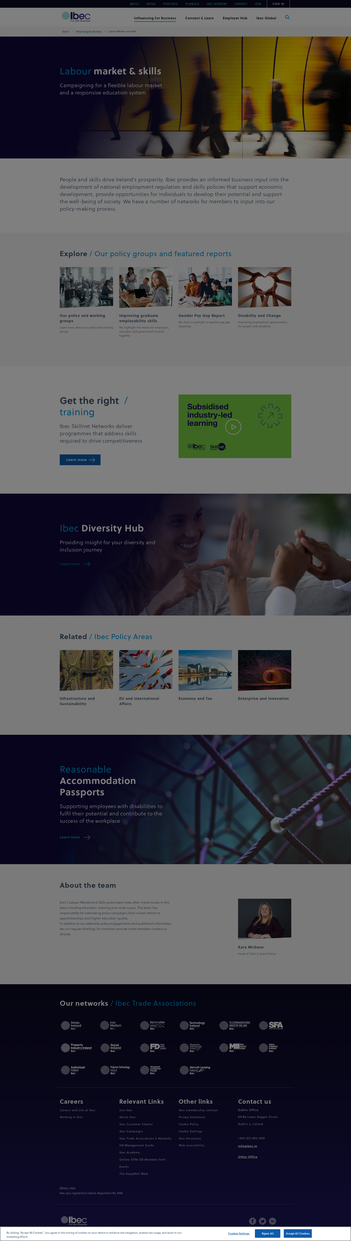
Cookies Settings (238, 1233)
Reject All (268, 1233)
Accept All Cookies (297, 1233)
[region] (175, 1234)
